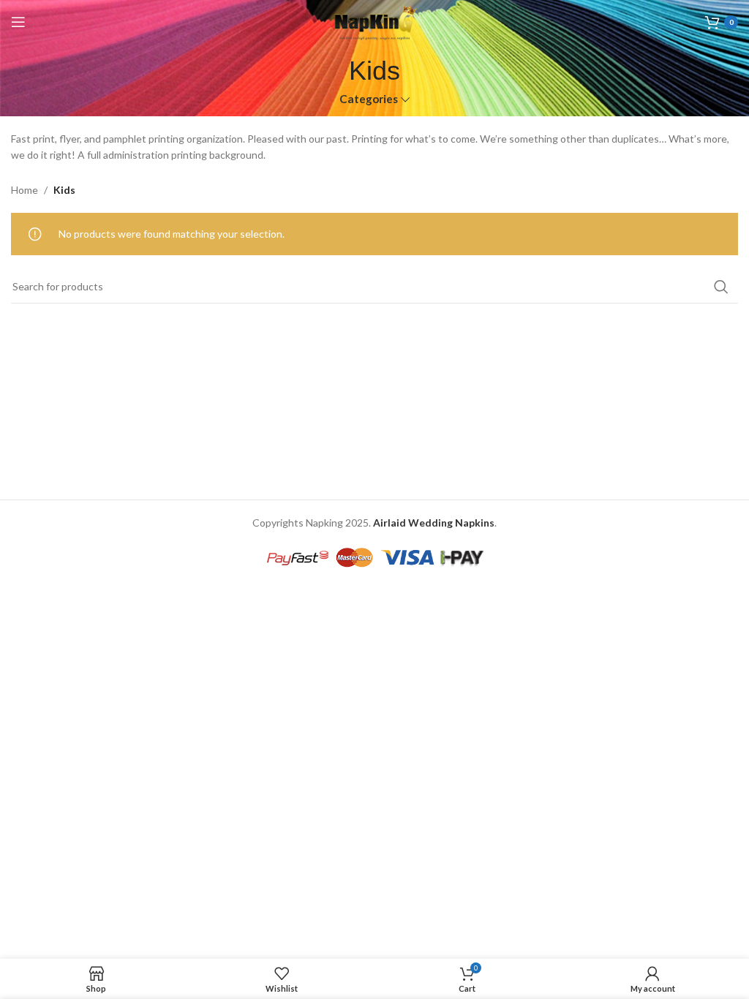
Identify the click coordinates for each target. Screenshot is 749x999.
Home (24, 190)
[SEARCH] (721, 287)
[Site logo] (374, 21)
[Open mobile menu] (18, 22)
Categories (368, 99)
